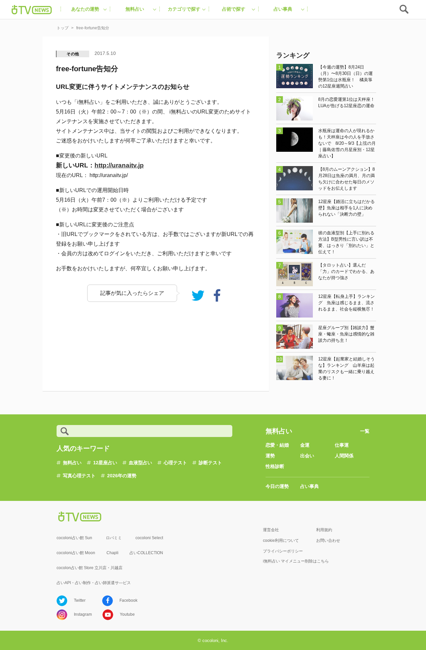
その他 (73, 54)
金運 (305, 445)
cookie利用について (281, 540)
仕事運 (342, 445)
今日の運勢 (277, 486)
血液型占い (140, 462)
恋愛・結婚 (277, 445)
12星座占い (105, 462)
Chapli (112, 552)
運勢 (270, 455)
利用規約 (324, 530)
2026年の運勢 (121, 475)
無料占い (72, 462)
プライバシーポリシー (283, 551)
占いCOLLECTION (146, 552)
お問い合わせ (328, 540)
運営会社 (271, 530)
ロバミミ (114, 538)
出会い (307, 455)
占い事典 (309, 486)
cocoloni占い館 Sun (74, 538)
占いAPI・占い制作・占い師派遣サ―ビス (94, 582)
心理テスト (175, 462)
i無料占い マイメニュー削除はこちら (296, 561)
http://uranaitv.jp (119, 165)
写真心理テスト (79, 475)
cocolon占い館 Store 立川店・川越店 (89, 567)
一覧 (364, 431)
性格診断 (275, 466)
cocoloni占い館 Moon (76, 552)
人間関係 (344, 455)
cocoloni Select (149, 538)
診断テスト (210, 462)
